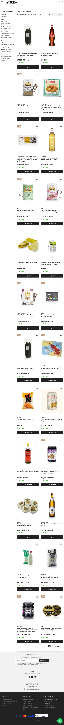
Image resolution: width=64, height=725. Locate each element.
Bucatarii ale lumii (6, 53)
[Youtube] (32, 676)
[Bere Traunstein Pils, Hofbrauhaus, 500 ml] (52, 506)
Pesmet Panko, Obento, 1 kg (25, 419)
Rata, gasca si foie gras (7, 33)
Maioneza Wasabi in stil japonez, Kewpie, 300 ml (27, 576)
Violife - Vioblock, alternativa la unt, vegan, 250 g (51, 315)
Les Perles (19, 626)
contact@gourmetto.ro (32, 689)
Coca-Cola (44, 52)
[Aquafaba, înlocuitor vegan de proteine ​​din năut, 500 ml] (52, 244)
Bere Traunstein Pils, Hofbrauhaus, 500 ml (52, 524)
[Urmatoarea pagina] (60, 646)
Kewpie (19, 574)
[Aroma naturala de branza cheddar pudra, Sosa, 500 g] (52, 453)
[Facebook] (29, 676)
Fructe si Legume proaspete (5, 29)
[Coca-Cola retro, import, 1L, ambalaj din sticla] (52, 35)
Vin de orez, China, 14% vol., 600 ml (27, 471)
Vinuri (2, 46)
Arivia (42, 313)
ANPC (24, 709)
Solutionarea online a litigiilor (31, 707)
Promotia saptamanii (7, 25)
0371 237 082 (33, 687)
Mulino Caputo (21, 104)
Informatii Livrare (27, 701)
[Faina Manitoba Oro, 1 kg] (28, 88)
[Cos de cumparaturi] (62, 2)
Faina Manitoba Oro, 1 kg (24, 106)
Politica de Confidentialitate (31, 664)
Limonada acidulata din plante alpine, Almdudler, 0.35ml (50, 158)
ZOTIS (40, 720)
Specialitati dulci (5, 39)
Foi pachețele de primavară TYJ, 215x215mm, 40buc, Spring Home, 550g (51, 107)
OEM (18, 261)
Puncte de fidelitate (28, 699)
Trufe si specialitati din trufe (7, 41)
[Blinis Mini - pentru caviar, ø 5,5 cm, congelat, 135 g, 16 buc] (28, 506)
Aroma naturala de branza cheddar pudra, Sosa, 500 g (49, 472)
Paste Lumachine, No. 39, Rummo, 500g (51, 420)
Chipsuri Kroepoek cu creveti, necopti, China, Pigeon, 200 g (50, 367)
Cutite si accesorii (6, 27)
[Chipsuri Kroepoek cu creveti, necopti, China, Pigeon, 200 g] (52, 349)
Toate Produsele (10, 7)
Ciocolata (4, 21)
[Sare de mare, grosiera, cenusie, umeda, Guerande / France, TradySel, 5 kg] (52, 558)
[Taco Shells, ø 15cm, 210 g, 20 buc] (28, 244)
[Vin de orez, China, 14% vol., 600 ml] (28, 453)
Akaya (18, 52)
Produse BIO (4, 32)
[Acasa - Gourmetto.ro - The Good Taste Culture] (11, 2)
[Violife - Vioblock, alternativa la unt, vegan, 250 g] (52, 297)
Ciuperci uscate (5, 23)
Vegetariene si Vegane (7, 44)
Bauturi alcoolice (5, 48)
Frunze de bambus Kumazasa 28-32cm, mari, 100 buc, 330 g (27, 367)
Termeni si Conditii (7, 699)
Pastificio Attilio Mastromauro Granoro (27, 156)
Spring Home (44, 104)
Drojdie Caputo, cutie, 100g (25, 210)
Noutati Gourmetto (6, 58)
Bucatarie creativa (6, 51)
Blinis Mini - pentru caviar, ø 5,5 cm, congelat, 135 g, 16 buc (28, 524)
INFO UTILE (5, 696)
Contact (4, 705)
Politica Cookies (6, 703)
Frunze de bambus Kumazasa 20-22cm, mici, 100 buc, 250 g (27, 54)
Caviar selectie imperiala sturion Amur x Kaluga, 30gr (51, 629)
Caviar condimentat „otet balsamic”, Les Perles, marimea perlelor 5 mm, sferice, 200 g (27, 630)
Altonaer (19, 522)
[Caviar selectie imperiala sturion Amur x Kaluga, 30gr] (52, 610)
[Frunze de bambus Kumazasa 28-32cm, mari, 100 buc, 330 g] (28, 349)
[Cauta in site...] (59, 2)
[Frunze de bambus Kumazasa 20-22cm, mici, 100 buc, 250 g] (28, 35)
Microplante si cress (6, 56)
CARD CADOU (4, 55)
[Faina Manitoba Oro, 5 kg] (28, 297)
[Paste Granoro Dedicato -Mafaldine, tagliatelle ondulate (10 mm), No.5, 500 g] (28, 140)
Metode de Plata (27, 703)
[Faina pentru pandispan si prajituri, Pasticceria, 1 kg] (52, 192)
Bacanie (3, 14)
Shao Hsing (20, 470)
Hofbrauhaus (44, 522)
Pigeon (43, 365)
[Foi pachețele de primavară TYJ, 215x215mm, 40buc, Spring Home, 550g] (52, 88)
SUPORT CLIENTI (27, 696)
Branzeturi (4, 16)
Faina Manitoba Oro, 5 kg (25, 315)
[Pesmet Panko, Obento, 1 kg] (28, 401)
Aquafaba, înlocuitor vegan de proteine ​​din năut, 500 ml (50, 263)
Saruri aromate (5, 35)
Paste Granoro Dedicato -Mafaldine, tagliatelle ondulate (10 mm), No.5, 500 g (28, 159)
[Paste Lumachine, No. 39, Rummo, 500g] (52, 401)
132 (58, 646)
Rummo (43, 417)
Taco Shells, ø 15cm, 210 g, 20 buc (27, 262)
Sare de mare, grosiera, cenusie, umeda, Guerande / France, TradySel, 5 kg (51, 577)
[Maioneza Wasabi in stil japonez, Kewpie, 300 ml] (28, 558)
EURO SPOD (44, 261)
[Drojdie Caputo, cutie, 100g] (28, 192)
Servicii (3, 60)
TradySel (43, 574)
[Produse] (2, 2)
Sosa (42, 470)
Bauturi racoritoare (6, 49)
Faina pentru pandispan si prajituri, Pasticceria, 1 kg (49, 211)
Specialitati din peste (7, 37)
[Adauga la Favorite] (37, 22)
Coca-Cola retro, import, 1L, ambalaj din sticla (49, 54)
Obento (19, 417)
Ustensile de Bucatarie (7, 62)
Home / (3, 7)
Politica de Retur (27, 705)
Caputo (19, 209)
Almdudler (43, 156)
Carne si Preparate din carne (7, 18)
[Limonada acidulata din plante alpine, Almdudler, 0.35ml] (52, 140)
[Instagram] (35, 676)
